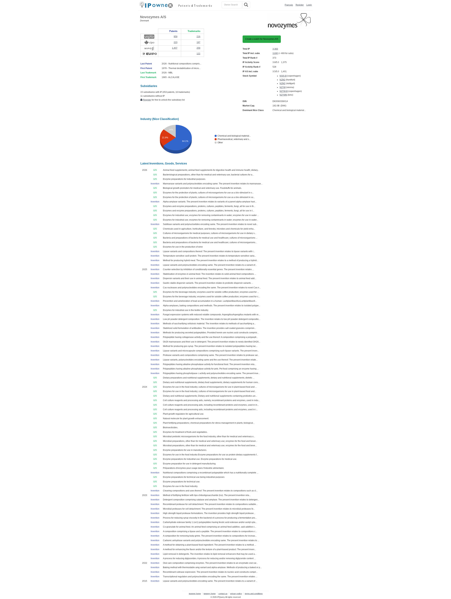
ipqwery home (210, 593)
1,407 (174, 48)
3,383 (275, 49)
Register (300, 5)
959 (175, 36)
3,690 (275, 53)
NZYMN (283, 95)
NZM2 (282, 80)
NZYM (283, 87)
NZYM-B (284, 91)
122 (198, 53)
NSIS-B (283, 76)
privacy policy (236, 593)
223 (175, 42)
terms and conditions (254, 593)
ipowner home (195, 593)
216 (198, 36)
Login (309, 5)
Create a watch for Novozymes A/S (261, 39)
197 (198, 42)
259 (198, 48)
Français (289, 5)
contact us (222, 593)
